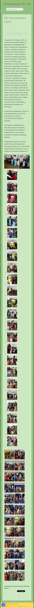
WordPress (25, 606)
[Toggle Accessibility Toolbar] (3, 605)
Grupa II (20, 33)
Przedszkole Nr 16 (17, 4)
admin (8, 27)
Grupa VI (19, 34)
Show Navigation (27, 15)
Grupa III (25, 33)
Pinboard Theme (14, 606)
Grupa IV (9, 34)
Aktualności (10, 33)
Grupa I (16, 33)
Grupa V (14, 34)
